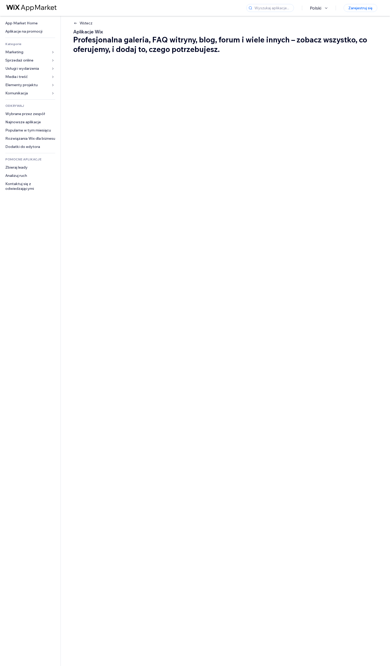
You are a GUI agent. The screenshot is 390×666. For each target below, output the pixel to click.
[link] (30, 23)
